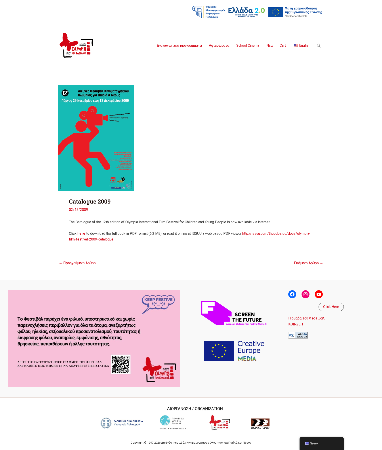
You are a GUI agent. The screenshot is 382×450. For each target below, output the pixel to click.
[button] (319, 45)
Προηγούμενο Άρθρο (77, 263)
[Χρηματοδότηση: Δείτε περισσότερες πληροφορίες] (257, 12)
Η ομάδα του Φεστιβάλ (306, 318)
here (81, 233)
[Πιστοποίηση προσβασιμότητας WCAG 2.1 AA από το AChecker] (298, 335)
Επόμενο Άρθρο (308, 263)
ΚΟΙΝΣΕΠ (295, 324)
